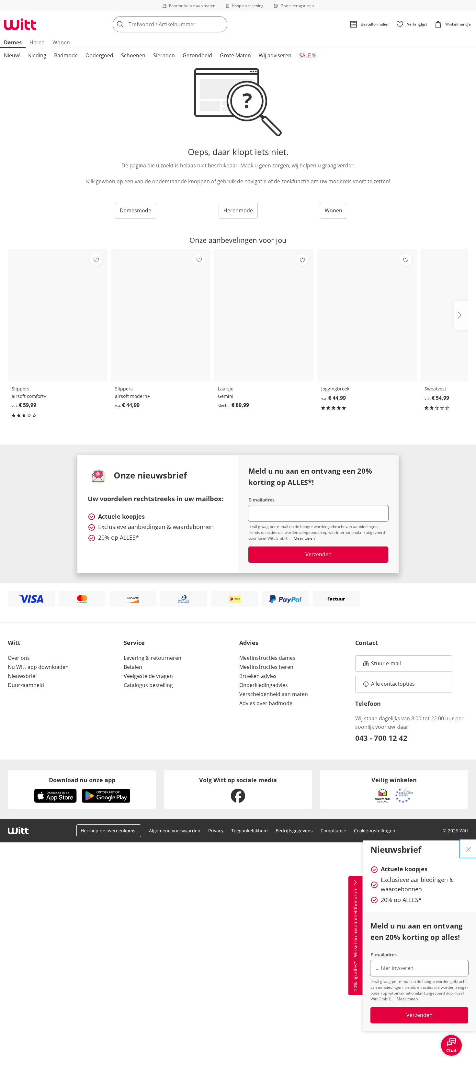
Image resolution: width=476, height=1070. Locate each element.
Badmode (66, 55)
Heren (37, 42)
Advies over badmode (265, 703)
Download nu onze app (82, 780)
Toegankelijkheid (249, 831)
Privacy (215, 831)
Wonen (61, 42)
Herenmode (238, 210)
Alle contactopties (393, 683)
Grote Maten (235, 55)
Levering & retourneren (152, 657)
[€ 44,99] (160, 315)
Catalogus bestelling (148, 685)
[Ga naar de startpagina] (20, 24)
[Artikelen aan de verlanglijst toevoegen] (96, 259)
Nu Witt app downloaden (38, 666)
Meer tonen (407, 999)
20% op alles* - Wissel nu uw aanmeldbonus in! (355, 939)
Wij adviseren (275, 55)
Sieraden (164, 55)
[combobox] (184, 24)
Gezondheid (197, 55)
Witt (14, 643)
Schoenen (133, 55)
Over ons (19, 657)
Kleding (37, 55)
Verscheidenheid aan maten (273, 694)
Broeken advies (258, 676)
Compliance (333, 831)
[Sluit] (468, 848)
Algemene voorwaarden (174, 831)
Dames (13, 42)
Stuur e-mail (385, 665)
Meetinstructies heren (266, 666)
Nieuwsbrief (22, 676)
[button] (461, 315)
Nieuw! (12, 55)
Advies (248, 643)
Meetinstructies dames (267, 657)
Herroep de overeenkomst (109, 831)
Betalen (133, 666)
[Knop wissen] (220, 24)
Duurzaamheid (26, 685)
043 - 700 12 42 (381, 738)
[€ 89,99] (263, 315)
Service (134, 643)
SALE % (307, 55)
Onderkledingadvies (263, 685)
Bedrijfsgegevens (294, 831)
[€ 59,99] (57, 315)
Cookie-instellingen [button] (374, 831)
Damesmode (135, 210)
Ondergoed (99, 55)
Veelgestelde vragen (148, 676)
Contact (366, 643)
